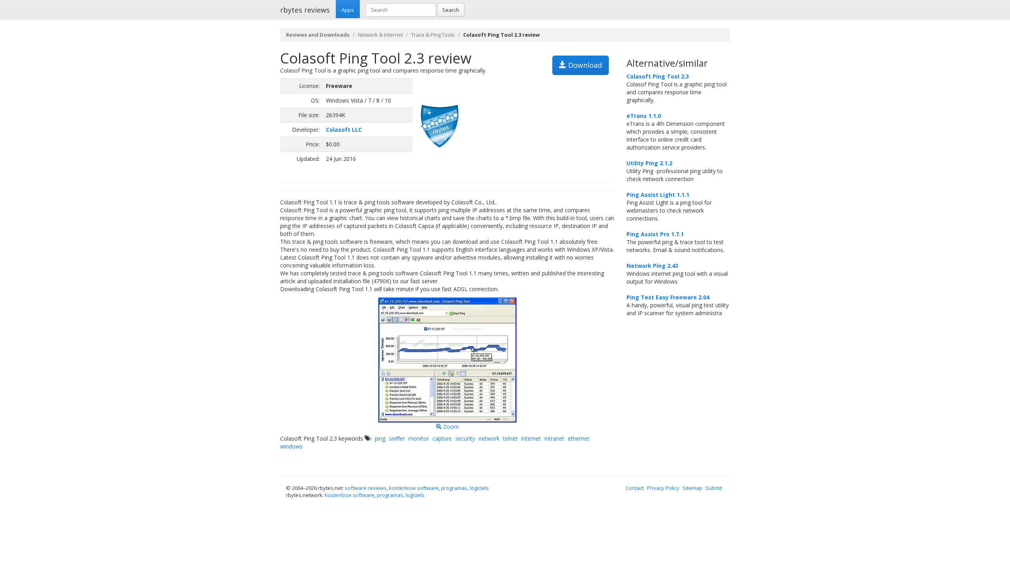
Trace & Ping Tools (433, 34)
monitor (418, 438)
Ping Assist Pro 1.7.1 (655, 234)
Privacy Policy (663, 487)
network (489, 438)
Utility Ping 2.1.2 (649, 163)
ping (380, 438)
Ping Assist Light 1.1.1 (658, 194)
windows (291, 446)
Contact (635, 487)
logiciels (479, 487)
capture (442, 438)
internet (531, 438)
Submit (713, 487)
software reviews (366, 487)
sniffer (397, 438)
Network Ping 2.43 (652, 265)
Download (584, 65)
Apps (348, 9)
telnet (510, 438)
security (465, 438)
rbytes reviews (305, 10)
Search (450, 9)
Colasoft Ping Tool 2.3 (658, 76)
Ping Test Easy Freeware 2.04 (668, 297)
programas (454, 487)
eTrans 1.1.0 (644, 116)
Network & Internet (380, 34)
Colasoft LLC (344, 129)
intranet (554, 438)
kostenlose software (414, 487)
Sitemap (692, 487)
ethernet (578, 438)
